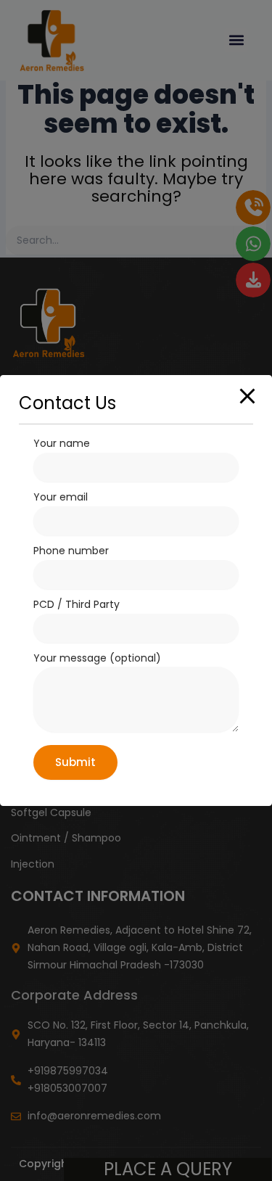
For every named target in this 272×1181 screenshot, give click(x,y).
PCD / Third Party (76, 604)
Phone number (71, 550)
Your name (61, 443)
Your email (60, 497)
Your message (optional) (97, 658)
